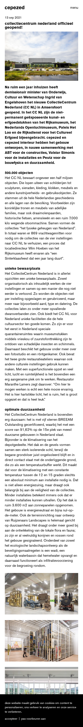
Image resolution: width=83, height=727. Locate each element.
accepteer (11, 718)
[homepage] (14, 7)
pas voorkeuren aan (33, 718)
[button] (73, 7)
